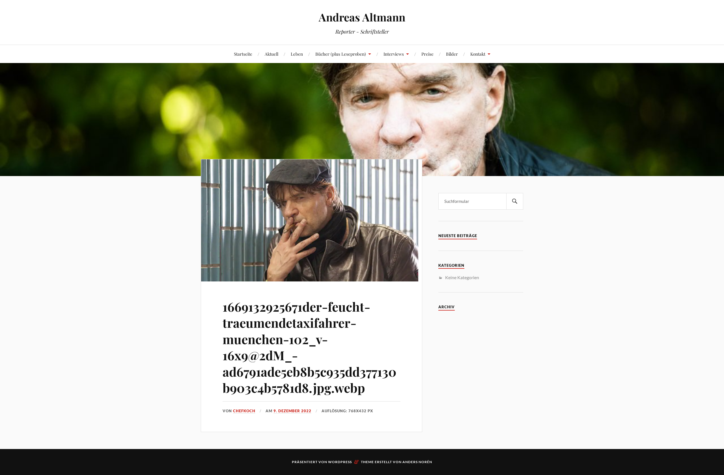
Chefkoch (244, 411)
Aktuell (271, 54)
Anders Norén (417, 462)
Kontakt (477, 54)
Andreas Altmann (362, 17)
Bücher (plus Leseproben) (340, 54)
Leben (297, 54)
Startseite (243, 54)
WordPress (340, 462)
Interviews (393, 54)
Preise (427, 54)
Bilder (452, 54)
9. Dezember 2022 (292, 411)
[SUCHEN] (514, 201)
